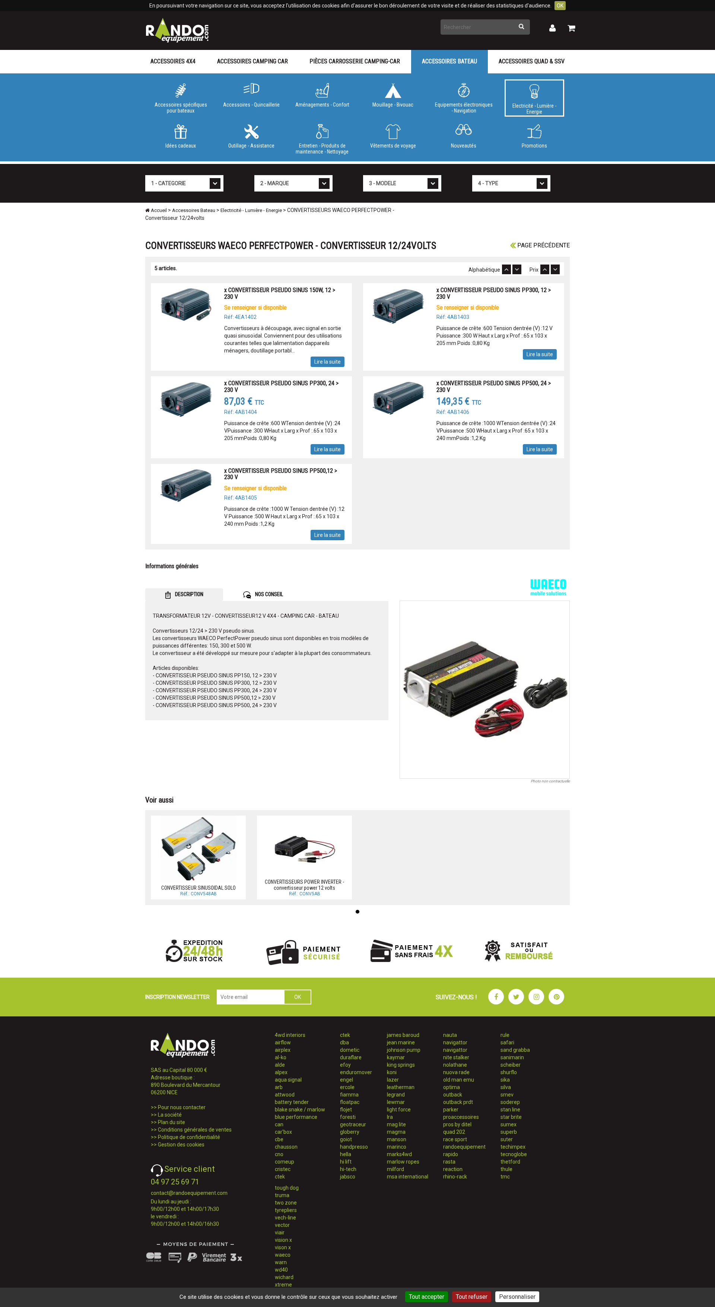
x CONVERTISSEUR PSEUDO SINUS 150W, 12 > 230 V (279, 293)
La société (170, 1115)
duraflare (351, 1057)
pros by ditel (457, 1124)
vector (282, 1225)
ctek (280, 1177)
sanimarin (512, 1057)
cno (279, 1154)
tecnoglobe (513, 1154)
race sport (455, 1139)
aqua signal (288, 1080)
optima (451, 1087)
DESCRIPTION (188, 594)
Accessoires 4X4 (173, 61)
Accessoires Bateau (449, 61)
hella (345, 1154)
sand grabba (515, 1050)
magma (396, 1132)
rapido (450, 1154)
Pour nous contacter (182, 1107)
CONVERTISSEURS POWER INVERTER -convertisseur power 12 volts (304, 884)
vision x (283, 1240)
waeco (282, 1255)
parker (450, 1110)
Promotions (534, 146)
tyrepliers (286, 1210)
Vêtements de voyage (393, 146)
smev (507, 1095)
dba (344, 1042)
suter (506, 1139)
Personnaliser (517, 1296)
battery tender (292, 1102)
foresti (348, 1117)
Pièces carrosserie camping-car (354, 61)
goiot (346, 1139)
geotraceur (353, 1124)
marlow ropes (403, 1162)
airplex (282, 1050)
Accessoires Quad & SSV (532, 61)
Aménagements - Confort (322, 105)
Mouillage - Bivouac (392, 105)
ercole (347, 1087)
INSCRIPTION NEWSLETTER (177, 997)
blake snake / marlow (300, 1110)
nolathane (455, 1065)
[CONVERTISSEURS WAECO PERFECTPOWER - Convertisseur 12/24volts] (485, 690)
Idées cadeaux (180, 146)
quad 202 (454, 1132)
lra (390, 1117)
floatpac (349, 1102)
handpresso (354, 1147)
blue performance (296, 1117)
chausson (286, 1147)
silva (505, 1087)
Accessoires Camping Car (252, 61)
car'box (283, 1132)
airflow (283, 1042)
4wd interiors (290, 1035)
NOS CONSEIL (268, 594)
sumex (508, 1124)
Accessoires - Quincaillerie (251, 105)
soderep (510, 1102)
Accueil (158, 210)
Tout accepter (426, 1296)
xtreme (283, 1285)
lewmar (396, 1102)
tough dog (287, 1188)
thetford (510, 1162)
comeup (284, 1162)
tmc (505, 1177)
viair (280, 1232)
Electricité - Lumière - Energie (534, 109)
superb (508, 1132)
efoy (345, 1065)
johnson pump (403, 1050)
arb (279, 1087)
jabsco (347, 1177)
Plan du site (171, 1122)
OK (560, 6)
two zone (286, 1203)
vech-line (285, 1218)
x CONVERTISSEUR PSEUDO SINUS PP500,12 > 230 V (280, 474)
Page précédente (543, 245)
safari (507, 1042)
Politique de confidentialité (189, 1137)
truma (282, 1195)
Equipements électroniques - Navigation (464, 108)
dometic (349, 1050)
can (279, 1124)
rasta (449, 1162)
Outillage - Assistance (251, 146)
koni (392, 1072)
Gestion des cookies (181, 1145)
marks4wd (399, 1154)
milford (395, 1169)
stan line (510, 1110)
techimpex (512, 1147)
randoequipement (464, 1147)
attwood (285, 1095)
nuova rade (456, 1072)
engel (346, 1080)
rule (504, 1035)
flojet (346, 1110)
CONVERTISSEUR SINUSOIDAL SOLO (198, 888)
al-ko (280, 1057)
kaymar (396, 1057)
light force (399, 1110)
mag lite (396, 1124)
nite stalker (456, 1057)
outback (452, 1095)
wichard (284, 1277)
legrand (396, 1095)
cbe (279, 1139)
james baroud (403, 1035)
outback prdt (458, 1102)
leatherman (400, 1087)
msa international (407, 1177)
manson (396, 1139)
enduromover (356, 1072)
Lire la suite (327, 362)
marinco (396, 1147)
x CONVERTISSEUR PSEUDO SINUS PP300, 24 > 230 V (281, 386)
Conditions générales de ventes (195, 1130)
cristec (282, 1169)
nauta (450, 1035)
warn (281, 1262)
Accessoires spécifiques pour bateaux (181, 108)
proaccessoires (461, 1117)
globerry (349, 1132)
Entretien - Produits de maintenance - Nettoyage (322, 149)
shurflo (508, 1072)
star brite (511, 1117)
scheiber (510, 1065)
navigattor (455, 1042)
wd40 (281, 1270)
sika (505, 1080)
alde (280, 1065)
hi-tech (348, 1169)
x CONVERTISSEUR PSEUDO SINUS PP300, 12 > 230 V (493, 293)
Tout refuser (471, 1296)
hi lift (346, 1162)
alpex (281, 1072)
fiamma (349, 1095)
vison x (283, 1247)
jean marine (401, 1042)
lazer (393, 1080)
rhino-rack (455, 1177)
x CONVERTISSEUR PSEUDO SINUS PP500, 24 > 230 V (493, 386)
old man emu (458, 1080)
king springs (401, 1065)
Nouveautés (463, 146)
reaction (453, 1169)
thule (506, 1169)
